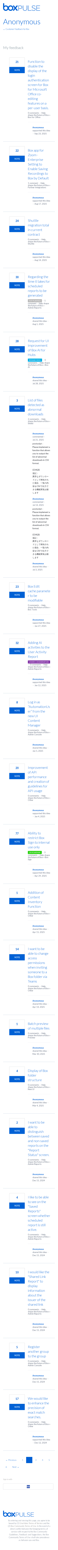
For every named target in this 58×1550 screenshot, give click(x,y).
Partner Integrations (37, 187)
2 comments (33, 419)
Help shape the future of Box (38, 114)
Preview (31, 1037)
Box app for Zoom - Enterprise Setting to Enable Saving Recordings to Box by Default (38, 164)
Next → (15, 1467)
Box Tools (32, 609)
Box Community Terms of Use (23, 1526)
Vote (17, 70)
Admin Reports (34, 307)
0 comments (33, 113)
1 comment (33, 183)
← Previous (11, 1460)
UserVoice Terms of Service (31, 1523)
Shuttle (31, 243)
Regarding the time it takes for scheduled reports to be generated (39, 286)
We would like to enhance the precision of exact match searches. (38, 1407)
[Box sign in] (28, 1487)
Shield (30, 423)
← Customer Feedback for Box (16, 29)
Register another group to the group (38, 1351)
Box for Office (34, 117)
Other (30, 800)
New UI (31, 1089)
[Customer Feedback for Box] (21, 7)
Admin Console (35, 734)
